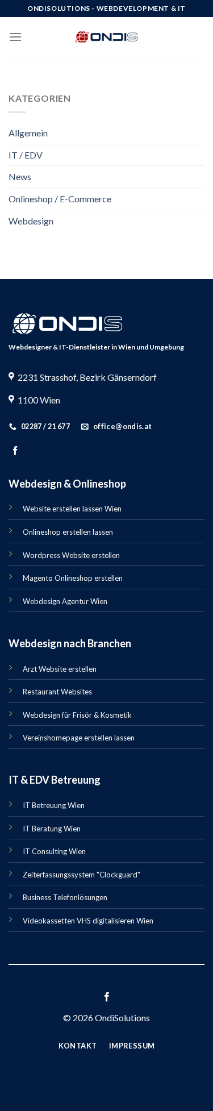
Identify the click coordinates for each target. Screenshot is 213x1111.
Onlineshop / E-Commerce (60, 198)
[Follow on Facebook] (15, 451)
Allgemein (28, 132)
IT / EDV (26, 154)
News (20, 176)
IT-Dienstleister (84, 347)
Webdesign (31, 220)
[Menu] (15, 37)
